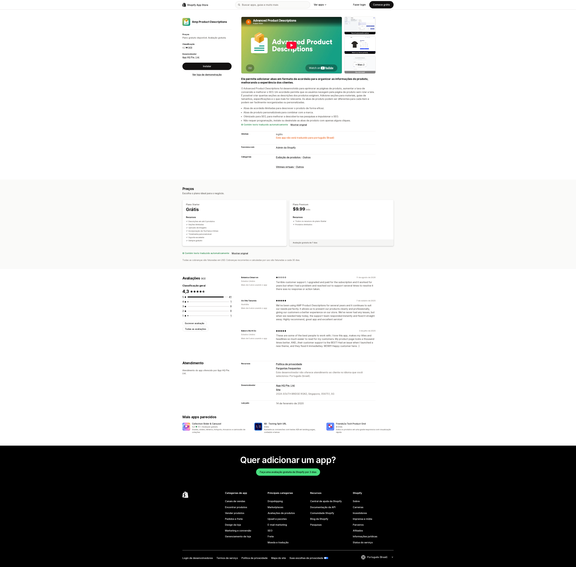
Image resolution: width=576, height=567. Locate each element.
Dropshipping (275, 501)
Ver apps (319, 4)
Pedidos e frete (234, 518)
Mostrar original (299, 124)
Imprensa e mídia (362, 518)
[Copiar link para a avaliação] (260, 277)
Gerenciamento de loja (238, 536)
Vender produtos (234, 513)
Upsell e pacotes (277, 518)
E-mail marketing (277, 524)
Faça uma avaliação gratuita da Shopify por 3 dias (288, 472)
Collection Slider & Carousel (206, 423)
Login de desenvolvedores (197, 558)
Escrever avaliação (194, 323)
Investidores (360, 513)
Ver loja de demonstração (207, 74)
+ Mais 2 (360, 64)
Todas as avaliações (195, 329)
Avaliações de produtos (281, 513)
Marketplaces (275, 507)
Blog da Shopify (319, 518)
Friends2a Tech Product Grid (351, 423)
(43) (190, 47)
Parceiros (358, 524)
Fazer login (359, 4)
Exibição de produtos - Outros (293, 157)
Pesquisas (316, 524)
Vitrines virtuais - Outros (290, 166)
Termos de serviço (227, 558)
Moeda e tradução (278, 542)
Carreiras (358, 507)
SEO (270, 530)
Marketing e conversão (238, 530)
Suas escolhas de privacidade (306, 558)
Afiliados (358, 530)
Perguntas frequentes (288, 368)
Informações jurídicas (365, 536)
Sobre (356, 501)
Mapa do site (278, 558)
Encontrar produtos (236, 507)
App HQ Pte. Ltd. (191, 57)
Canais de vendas (235, 501)
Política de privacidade (289, 364)
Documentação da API (323, 507)
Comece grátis (381, 4)
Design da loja (233, 524)
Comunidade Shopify (322, 513)
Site (278, 389)
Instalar (207, 66)
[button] (216, 428)
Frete (271, 536)
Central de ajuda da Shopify (326, 501)
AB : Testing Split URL (275, 423)
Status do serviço (363, 542)
